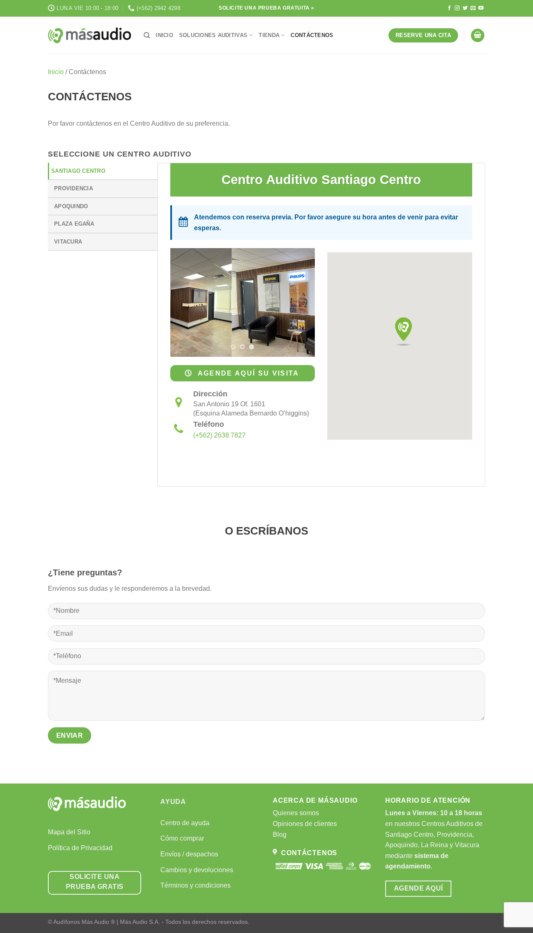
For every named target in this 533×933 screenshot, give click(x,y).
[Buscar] (147, 35)
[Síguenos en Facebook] (449, 8)
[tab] (102, 171)
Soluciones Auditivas (213, 35)
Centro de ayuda (184, 822)
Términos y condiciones (195, 885)
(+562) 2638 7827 (219, 435)
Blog (279, 834)
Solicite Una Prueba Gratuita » (266, 8)
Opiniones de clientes (305, 823)
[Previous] (183, 302)
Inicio (164, 35)
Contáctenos (312, 35)
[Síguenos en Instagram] (457, 8)
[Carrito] (477, 35)
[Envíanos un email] (473, 8)
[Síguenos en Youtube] (480, 8)
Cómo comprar (182, 838)
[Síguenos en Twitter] (465, 8)
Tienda (269, 35)
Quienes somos (296, 812)
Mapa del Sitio (69, 832)
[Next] (301, 302)
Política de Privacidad (80, 847)
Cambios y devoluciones (196, 869)
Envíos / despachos (189, 854)
